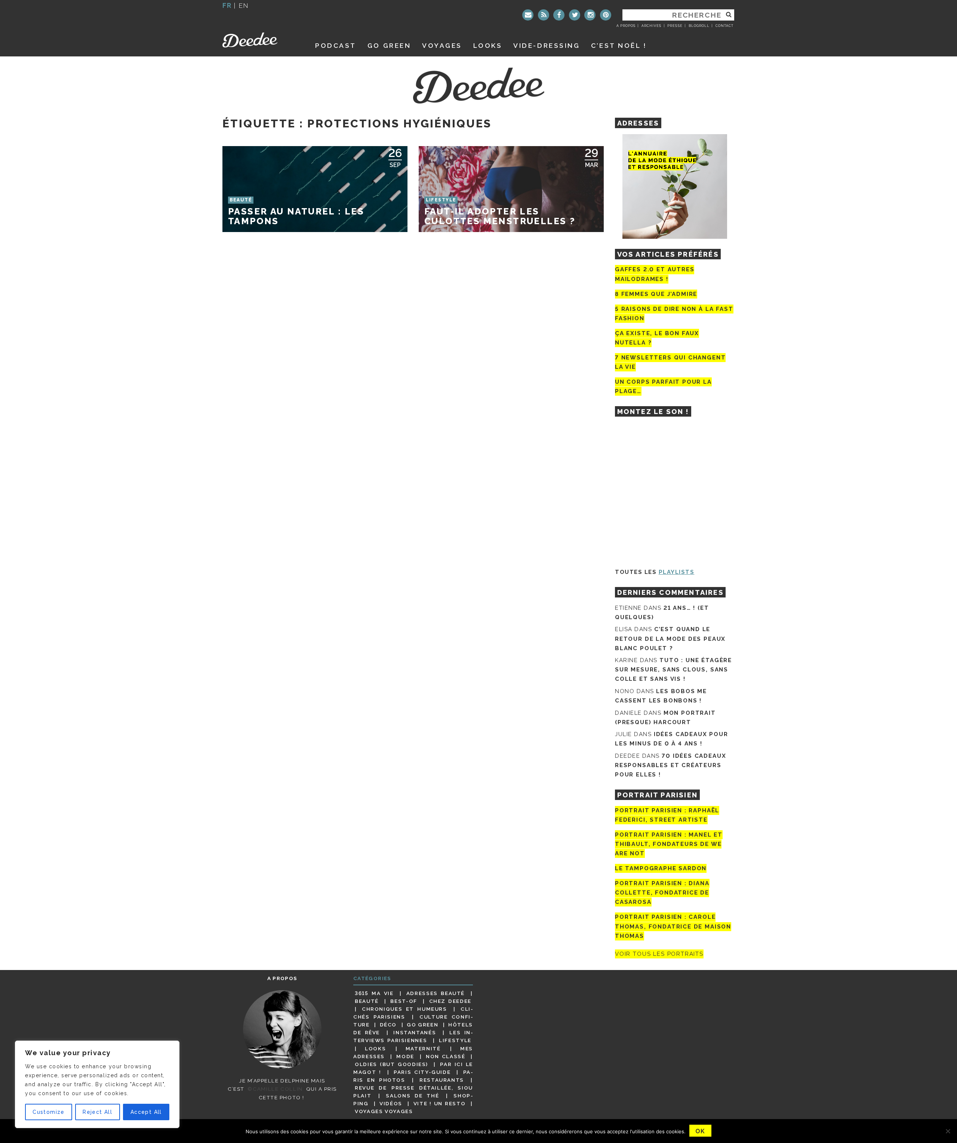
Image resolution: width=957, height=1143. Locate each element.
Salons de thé (412, 1096)
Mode (405, 1056)
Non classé (445, 1056)
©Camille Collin (274, 1089)
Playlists (677, 572)
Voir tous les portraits (659, 954)
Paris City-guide (422, 1072)
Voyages (442, 45)
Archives (651, 26)
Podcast (335, 45)
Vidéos (390, 1103)
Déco (388, 1025)
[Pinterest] (605, 15)
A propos (626, 26)
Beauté (367, 1001)
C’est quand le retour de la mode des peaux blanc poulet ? (670, 638)
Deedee (260, 40)
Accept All (146, 1112)
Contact (724, 26)
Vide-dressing (546, 45)
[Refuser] (947, 1131)
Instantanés (414, 1032)
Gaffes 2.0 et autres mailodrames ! (654, 274)
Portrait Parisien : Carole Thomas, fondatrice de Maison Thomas (673, 926)
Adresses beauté (435, 993)
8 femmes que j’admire (656, 294)
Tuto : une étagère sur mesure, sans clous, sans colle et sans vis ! (673, 669)
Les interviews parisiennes (413, 1036)
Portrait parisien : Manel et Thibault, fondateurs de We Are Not (669, 844)
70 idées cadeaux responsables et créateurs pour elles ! (670, 765)
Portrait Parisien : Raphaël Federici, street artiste (667, 815)
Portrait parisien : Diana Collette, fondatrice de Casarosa (662, 892)
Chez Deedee (450, 1001)
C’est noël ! (619, 45)
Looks (487, 45)
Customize (49, 1112)
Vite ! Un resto (439, 1103)
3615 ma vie (374, 993)
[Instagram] (590, 15)
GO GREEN (389, 45)
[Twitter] (574, 15)
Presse (674, 26)
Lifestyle (455, 1040)
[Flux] (543, 15)
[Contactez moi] (527, 15)
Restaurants (441, 1080)
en (244, 5)
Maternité (423, 1048)
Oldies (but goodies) (391, 1064)
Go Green (422, 1025)
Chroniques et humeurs (404, 1009)
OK (700, 1131)
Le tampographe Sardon (661, 868)
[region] (97, 1084)
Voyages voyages (384, 1111)
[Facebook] (558, 15)
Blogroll (699, 26)
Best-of (403, 1001)
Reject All (97, 1112)
